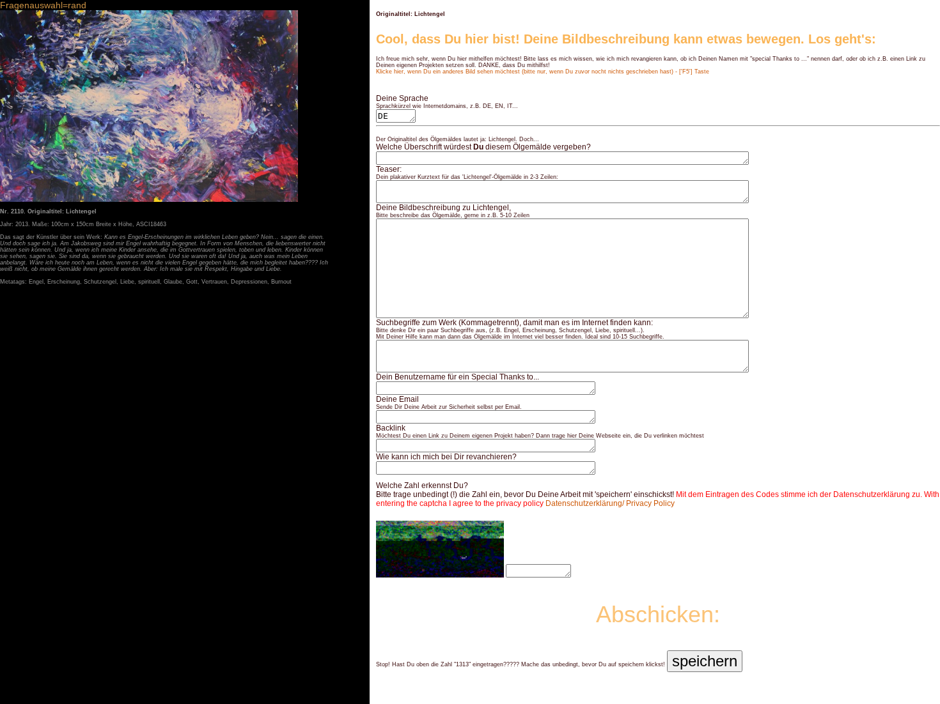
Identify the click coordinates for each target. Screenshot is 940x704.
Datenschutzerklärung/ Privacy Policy (610, 503)
